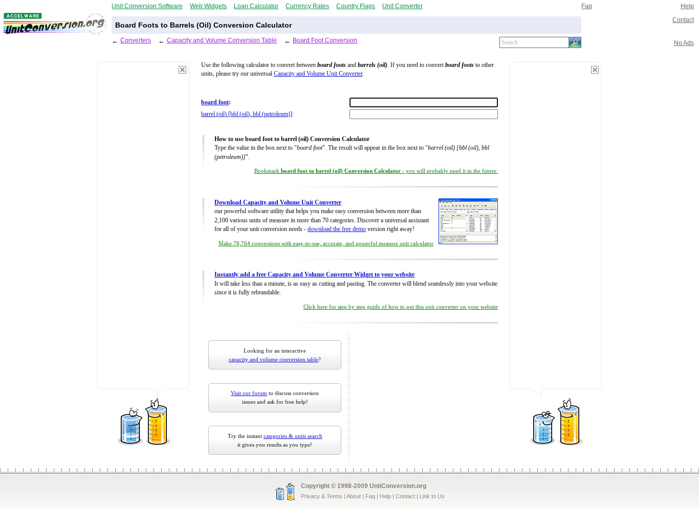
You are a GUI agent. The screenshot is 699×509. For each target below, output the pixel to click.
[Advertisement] (143, 230)
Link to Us (432, 496)
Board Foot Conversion (325, 40)
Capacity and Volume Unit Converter (318, 74)
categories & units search (293, 436)
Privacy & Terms (321, 496)
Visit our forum (249, 393)
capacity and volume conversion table (273, 359)
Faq (586, 6)
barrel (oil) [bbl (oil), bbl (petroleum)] (246, 114)
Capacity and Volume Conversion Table (222, 40)
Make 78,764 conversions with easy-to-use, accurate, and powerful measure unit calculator (326, 243)
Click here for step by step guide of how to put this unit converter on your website (400, 307)
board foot (215, 102)
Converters (135, 40)
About (353, 496)
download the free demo (337, 229)
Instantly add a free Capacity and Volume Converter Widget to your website (314, 274)
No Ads (684, 42)
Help (687, 6)
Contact (683, 19)
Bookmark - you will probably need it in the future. (376, 171)
